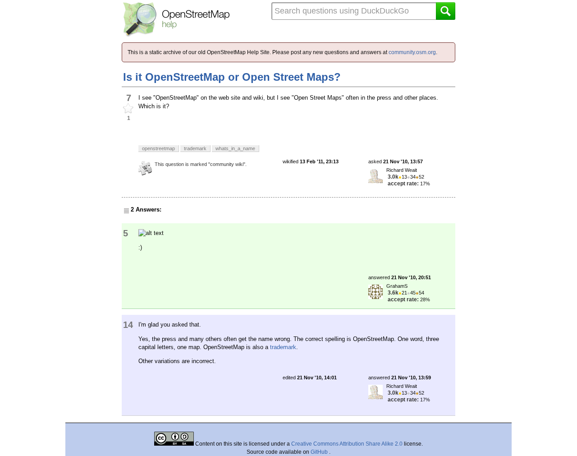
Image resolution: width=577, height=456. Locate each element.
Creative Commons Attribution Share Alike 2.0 (347, 444)
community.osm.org (412, 52)
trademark (283, 347)
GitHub (320, 452)
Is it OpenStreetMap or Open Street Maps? (232, 77)
